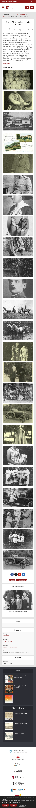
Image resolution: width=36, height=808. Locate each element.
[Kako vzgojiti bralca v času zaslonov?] (9, 689)
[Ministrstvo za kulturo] (18, 751)
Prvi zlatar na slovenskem (20, 713)
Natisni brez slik (22, 580)
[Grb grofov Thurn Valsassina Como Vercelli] (18, 80)
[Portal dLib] (18, 771)
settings (15, 802)
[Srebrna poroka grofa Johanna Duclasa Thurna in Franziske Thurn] (18, 393)
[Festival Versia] (9, 699)
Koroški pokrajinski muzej (10, 647)
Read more (6, 64)
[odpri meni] (3, 7)
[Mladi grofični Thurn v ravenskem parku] (18, 476)
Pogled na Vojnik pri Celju (20, 723)
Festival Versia (18, 695)
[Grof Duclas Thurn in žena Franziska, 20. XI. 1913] (18, 226)
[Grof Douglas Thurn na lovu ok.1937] (18, 267)
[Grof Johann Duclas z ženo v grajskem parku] (18, 351)
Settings (22, 805)
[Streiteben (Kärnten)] (18, 142)
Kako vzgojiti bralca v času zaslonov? (21, 686)
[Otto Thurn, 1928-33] (18, 560)
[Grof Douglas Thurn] (18, 246)
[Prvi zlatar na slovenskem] (9, 716)
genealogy (6, 635)
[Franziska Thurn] (18, 205)
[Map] (27, 7)
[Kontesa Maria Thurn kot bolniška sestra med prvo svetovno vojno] (18, 434)
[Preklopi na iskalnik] (32, 7)
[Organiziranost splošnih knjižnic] (18, 758)
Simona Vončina (7, 641)
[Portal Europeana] (18, 765)
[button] (29, 603)
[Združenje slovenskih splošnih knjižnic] (18, 777)
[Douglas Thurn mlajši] (18, 288)
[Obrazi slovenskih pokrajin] (18, 784)
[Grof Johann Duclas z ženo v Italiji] (18, 372)
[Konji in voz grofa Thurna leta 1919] (18, 330)
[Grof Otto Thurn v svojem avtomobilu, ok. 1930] (18, 413)
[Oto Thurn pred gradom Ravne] (18, 497)
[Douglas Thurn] (18, 184)
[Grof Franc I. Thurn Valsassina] (18, 100)
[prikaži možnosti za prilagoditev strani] (31, 1)
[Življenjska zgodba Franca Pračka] (18, 600)
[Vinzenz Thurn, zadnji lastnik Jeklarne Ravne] (18, 163)
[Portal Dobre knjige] (18, 790)
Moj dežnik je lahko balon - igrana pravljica (21, 676)
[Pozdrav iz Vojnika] (9, 736)
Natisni (12, 580)
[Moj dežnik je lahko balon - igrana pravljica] (9, 679)
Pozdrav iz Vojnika (19, 733)
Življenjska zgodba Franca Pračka (18, 611)
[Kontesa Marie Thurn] (18, 455)
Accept (5, 805)
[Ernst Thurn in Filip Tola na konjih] (18, 309)
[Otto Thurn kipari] (18, 518)
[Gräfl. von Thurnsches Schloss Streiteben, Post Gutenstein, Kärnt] (18, 121)
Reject (13, 805)
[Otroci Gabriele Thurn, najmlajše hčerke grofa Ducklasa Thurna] (18, 539)
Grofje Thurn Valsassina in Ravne (12, 625)
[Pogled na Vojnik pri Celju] (9, 726)
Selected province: (9, 1)
